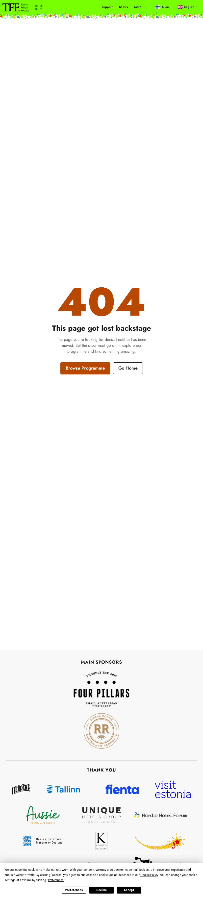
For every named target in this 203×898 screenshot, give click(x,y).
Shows (123, 7)
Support (107, 7)
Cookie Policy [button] (149, 875)
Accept (129, 890)
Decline (101, 890)
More (137, 7)
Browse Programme (85, 368)
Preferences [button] (56, 880)
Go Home (128, 368)
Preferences (74, 890)
